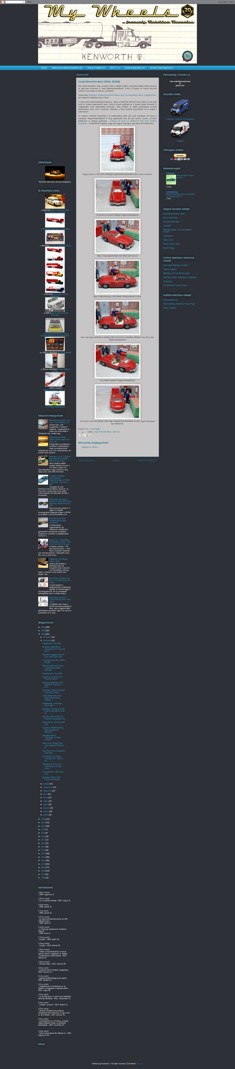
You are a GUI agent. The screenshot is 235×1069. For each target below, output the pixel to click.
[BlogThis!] (82, 435)
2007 (43, 874)
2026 (43, 627)
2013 (43, 854)
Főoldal (44, 68)
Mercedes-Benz (105, 432)
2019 (43, 833)
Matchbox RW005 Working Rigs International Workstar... (53, 730)
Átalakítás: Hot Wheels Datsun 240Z (58, 560)
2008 (43, 871)
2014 (43, 850)
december (47, 637)
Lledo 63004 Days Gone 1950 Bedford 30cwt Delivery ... (52, 698)
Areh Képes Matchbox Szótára (175, 265)
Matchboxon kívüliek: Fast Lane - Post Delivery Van (59, 421)
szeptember (48, 787)
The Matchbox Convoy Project (175, 285)
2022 (43, 823)
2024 (43, 634)
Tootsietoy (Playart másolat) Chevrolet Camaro (54, 691)
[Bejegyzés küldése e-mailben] (82, 432)
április (45, 804)
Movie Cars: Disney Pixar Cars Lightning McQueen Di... (53, 745)
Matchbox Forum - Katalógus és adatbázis (180, 277)
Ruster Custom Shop (171, 244)
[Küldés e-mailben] (79, 435)
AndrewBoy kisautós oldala (174, 214)
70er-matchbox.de (170, 300)
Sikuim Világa (168, 248)
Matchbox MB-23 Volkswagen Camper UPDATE (52, 738)
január (46, 815)
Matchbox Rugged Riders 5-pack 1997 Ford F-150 (53, 656)
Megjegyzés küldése (90, 447)
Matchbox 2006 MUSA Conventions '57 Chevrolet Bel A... (54, 649)
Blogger (139, 1064)
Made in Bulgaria (170, 269)
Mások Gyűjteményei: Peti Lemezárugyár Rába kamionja (53, 668)
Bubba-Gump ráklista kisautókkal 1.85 (67, 68)
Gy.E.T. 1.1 (114, 68)
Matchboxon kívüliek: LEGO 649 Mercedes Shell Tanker (59, 600)
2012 (43, 857)
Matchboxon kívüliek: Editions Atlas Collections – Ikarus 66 (60, 439)
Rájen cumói (168, 240)
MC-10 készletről (64, 352)
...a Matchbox (45, 229)
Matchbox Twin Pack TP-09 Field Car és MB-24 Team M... (54, 711)
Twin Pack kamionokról (60, 229)
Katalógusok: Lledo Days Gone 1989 (52, 704)
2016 (43, 843)
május (46, 801)
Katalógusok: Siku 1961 (52, 643)
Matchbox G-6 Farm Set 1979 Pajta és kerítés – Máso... (53, 766)
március (46, 808)
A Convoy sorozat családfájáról (59, 295)
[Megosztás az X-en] (84, 435)
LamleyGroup (172, 192)
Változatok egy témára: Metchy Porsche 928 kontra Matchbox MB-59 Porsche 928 (60, 502)
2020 (43, 829)
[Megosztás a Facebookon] (87, 435)
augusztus (47, 791)
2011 (43, 860)
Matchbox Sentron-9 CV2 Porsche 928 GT (52, 678)
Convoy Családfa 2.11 (96, 68)
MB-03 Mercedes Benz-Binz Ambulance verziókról (57, 211)
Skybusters (167, 281)
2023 (43, 819)
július (45, 794)
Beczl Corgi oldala (170, 218)
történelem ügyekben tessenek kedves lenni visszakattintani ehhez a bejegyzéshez (122, 95)
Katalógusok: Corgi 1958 (52, 674)
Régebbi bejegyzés (147, 460)
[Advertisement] (55, 113)
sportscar (116, 432)
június (45, 798)
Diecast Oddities (169, 308)
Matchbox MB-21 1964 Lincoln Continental (51, 778)
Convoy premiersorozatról (60, 246)
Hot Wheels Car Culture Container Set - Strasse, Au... (53, 758)
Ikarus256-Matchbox (171, 222)
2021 (43, 826)
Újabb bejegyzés (86, 460)
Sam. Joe (89, 429)
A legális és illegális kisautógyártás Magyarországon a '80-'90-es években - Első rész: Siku (59, 480)
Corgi (96, 432)
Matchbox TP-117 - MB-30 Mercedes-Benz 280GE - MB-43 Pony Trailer (59, 459)
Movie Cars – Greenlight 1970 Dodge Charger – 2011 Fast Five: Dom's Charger (60, 542)
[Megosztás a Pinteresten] (90, 435)
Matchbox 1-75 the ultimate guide (176, 273)
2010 (43, 864)
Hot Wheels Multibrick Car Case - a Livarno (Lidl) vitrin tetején (60, 580)
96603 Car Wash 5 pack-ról (54, 390)
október (46, 784)
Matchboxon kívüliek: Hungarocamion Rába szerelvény (57, 521)
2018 (43, 836)
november (47, 640)
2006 (43, 878)
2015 (43, 847)
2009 (43, 867)
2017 (43, 840)
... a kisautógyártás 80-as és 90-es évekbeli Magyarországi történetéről (55, 335)
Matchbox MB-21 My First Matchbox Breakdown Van (54, 718)
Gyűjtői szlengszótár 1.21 (135, 68)
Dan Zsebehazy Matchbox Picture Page (179, 304)
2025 (43, 631)
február (46, 811)
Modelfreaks (168, 236)
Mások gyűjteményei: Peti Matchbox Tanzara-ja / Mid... (53, 684)
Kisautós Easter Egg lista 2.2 (161, 68)
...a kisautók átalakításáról (54, 407)
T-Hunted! (170, 173)
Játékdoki (167, 226)
